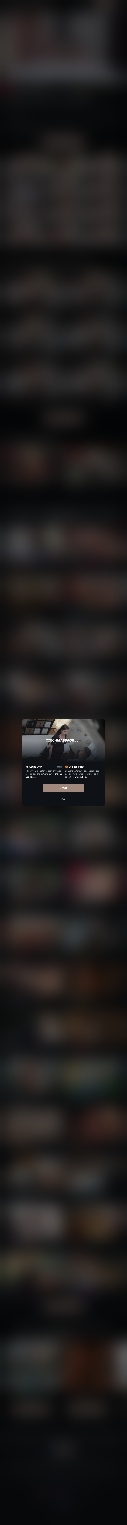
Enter (63, 788)
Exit (63, 799)
